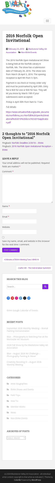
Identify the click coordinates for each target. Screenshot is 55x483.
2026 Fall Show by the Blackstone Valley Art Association (27, 346)
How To (14, 401)
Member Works (18, 406)
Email (5, 216)
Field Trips (15, 395)
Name (6, 206)
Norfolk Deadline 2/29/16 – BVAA (27, 142)
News (13, 412)
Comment (7, 171)
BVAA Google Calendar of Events (22, 310)
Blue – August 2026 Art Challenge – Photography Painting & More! (23, 355)
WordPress (36, 480)
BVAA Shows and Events (22, 389)
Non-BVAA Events (29, 52)
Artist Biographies (19, 383)
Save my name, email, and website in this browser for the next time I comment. (26, 243)
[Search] (45, 286)
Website (6, 227)
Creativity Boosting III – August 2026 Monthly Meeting (24, 363)
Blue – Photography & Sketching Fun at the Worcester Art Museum (27, 338)
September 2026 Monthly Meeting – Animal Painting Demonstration (27, 329)
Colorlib (17, 480)
